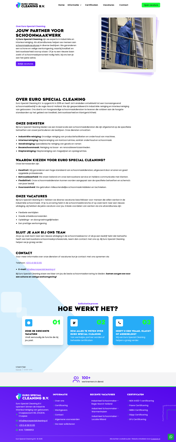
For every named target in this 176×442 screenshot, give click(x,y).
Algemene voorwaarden (67, 419)
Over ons (59, 400)
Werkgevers (61, 410)
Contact (123, 4)
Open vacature (151, 5)
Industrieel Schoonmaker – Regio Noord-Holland (105, 402)
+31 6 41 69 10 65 (34, 262)
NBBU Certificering (138, 410)
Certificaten (91, 4)
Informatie (73, 4)
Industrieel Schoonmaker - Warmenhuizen (105, 410)
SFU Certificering (137, 419)
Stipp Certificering (138, 414)
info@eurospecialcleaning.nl (41, 269)
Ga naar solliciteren (65, 424)
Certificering (61, 405)
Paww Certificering (138, 405)
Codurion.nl (155, 439)
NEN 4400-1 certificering (141, 400)
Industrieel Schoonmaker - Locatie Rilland (105, 418)
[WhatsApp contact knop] (171, 437)
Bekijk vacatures (25, 63)
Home (61, 4)
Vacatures (108, 4)
